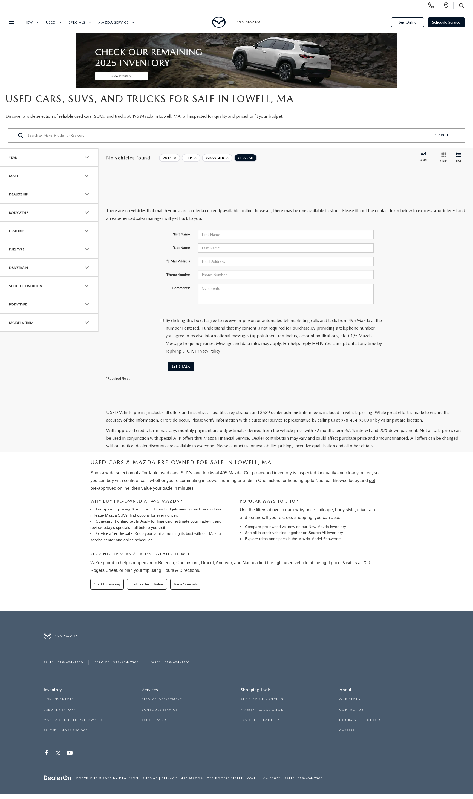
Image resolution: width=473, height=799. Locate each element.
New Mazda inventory (327, 526)
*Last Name (181, 248)
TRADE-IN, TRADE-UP (260, 720)
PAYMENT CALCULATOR (262, 709)
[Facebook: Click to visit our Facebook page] (47, 754)
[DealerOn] (57, 778)
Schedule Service (446, 22)
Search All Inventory (325, 532)
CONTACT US (351, 709)
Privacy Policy (207, 351)
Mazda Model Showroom (320, 538)
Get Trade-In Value (147, 584)
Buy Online (408, 22)
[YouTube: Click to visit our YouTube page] (70, 754)
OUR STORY (350, 699)
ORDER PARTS (154, 720)
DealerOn (129, 778)
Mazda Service (113, 22)
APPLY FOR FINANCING (262, 699)
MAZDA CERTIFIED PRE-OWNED (73, 720)
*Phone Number (178, 274)
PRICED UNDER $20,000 (66, 730)
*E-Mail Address (178, 261)
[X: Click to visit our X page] (58, 754)
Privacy (169, 778)
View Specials (186, 584)
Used (51, 22)
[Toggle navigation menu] (9, 22)
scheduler (143, 540)
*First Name (181, 234)
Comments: (181, 288)
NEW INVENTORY (59, 699)
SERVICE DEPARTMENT (162, 699)
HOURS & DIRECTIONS (360, 720)
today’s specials (116, 527)
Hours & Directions (180, 570)
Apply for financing (156, 521)
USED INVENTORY (60, 709)
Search (441, 135)
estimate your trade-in (194, 521)
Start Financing (107, 584)
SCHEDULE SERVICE (160, 709)
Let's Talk (181, 366)
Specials (77, 22)
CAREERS (347, 730)
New (29, 22)
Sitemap (150, 778)
